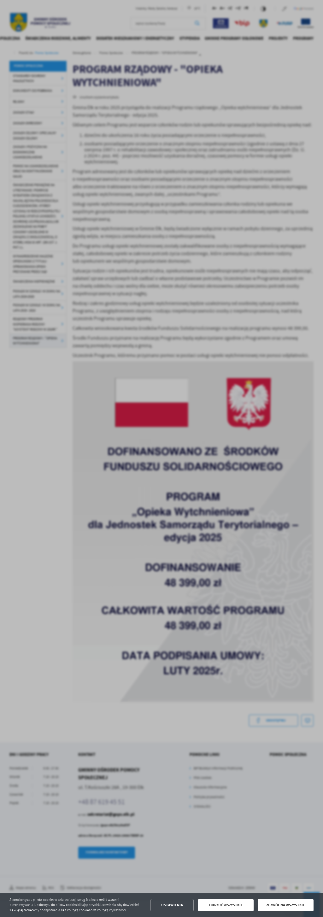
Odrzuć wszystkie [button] (226, 905)
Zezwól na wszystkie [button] (285, 905)
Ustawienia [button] (172, 905)
